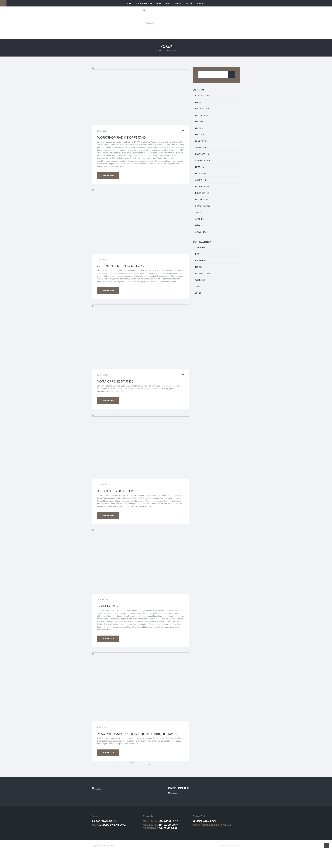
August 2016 (200, 232)
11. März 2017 (102, 600)
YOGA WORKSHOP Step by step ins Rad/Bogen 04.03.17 (137, 733)
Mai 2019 (199, 128)
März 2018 (199, 167)
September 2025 (202, 96)
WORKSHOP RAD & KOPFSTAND (121, 137)
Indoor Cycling (202, 274)
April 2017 (199, 219)
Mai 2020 (199, 122)
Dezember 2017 (202, 187)
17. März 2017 (102, 485)
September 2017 (202, 206)
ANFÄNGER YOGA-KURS (115, 491)
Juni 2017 (199, 212)
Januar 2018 (200, 180)
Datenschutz (225, 846)
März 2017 (199, 225)
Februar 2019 (201, 141)
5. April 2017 (102, 131)
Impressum (235, 846)
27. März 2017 (102, 260)
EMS (197, 254)
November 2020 (202, 109)
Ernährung (200, 261)
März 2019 (199, 135)
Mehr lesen (108, 175)
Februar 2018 (201, 174)
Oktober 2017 (201, 200)
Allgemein (200, 248)
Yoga (197, 286)
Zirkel (198, 293)
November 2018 (202, 154)
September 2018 (202, 161)
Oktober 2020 (201, 115)
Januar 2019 (200, 148)
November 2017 (202, 193)
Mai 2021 (199, 102)
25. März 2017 (102, 375)
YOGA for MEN (108, 606)
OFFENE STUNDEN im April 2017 (120, 266)
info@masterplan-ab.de (212, 824)
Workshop (171, 51)
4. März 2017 (102, 727)
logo (152, 13)
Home (158, 51)
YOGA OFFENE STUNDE (115, 381)
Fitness (199, 267)
